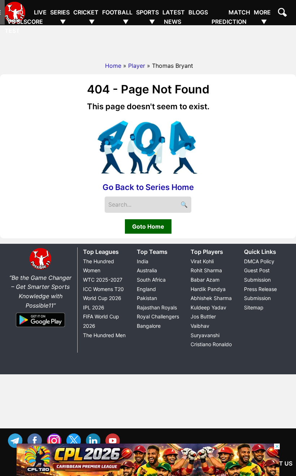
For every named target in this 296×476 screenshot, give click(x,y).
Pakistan (147, 298)
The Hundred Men (104, 335)
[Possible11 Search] (283, 13)
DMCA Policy (259, 261)
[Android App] (40, 327)
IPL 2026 (93, 307)
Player (136, 65)
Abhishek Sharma (211, 298)
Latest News (173, 17)
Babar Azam (205, 280)
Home (113, 65)
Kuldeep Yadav (208, 307)
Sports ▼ (147, 17)
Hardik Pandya (208, 289)
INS (56, 440)
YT (114, 440)
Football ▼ (117, 17)
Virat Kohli (202, 261)
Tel (17, 440)
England (146, 289)
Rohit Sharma (206, 270)
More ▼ (262, 17)
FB (36, 440)
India (142, 261)
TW (75, 440)
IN (95, 440)
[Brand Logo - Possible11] (40, 268)
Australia (147, 270)
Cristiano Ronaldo (211, 344)
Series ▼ (60, 17)
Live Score (35, 17)
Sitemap (254, 307)
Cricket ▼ (86, 17)
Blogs (198, 12)
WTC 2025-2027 (102, 280)
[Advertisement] (148, 41)
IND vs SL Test (14, 21)
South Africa (151, 280)
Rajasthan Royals (157, 307)
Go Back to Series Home (148, 187)
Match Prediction (231, 17)
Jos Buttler (203, 316)
